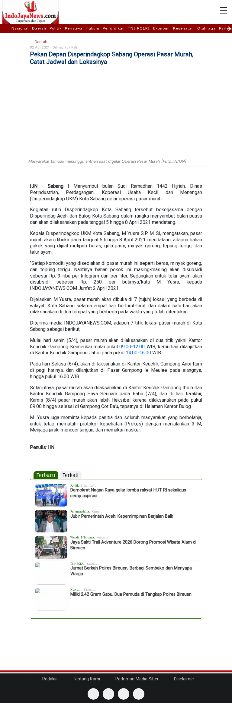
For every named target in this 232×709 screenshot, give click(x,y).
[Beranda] (6, 28)
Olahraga (206, 28)
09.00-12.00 (132, 347)
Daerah (39, 28)
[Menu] (223, 10)
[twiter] (124, 694)
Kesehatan (183, 28)
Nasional (20, 28)
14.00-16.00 (138, 353)
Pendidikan (114, 28)
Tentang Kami (86, 679)
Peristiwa (73, 28)
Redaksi (49, 679)
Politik (56, 28)
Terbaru (46, 475)
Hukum (92, 28)
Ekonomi (161, 28)
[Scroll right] (229, 28)
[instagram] (139, 694)
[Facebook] (93, 694)
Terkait (71, 475)
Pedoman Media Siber (136, 679)
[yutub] (108, 694)
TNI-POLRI (139, 28)
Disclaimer (183, 679)
